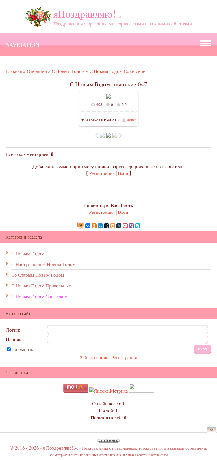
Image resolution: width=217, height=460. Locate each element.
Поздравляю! (87, 13)
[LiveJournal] (118, 225)
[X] (106, 225)
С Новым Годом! (28, 253)
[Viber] (131, 225)
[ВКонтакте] (87, 225)
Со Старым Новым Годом (37, 275)
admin (132, 120)
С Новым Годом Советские (117, 71)
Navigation (22, 45)
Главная (14, 71)
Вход (123, 173)
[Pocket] (125, 225)
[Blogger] (112, 225)
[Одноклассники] (94, 225)
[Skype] (137, 225)
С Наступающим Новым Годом (43, 264)
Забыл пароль (94, 357)
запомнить (22, 349)
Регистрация (102, 173)
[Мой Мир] (100, 225)
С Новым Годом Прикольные (41, 285)
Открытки (37, 71)
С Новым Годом (68, 71)
